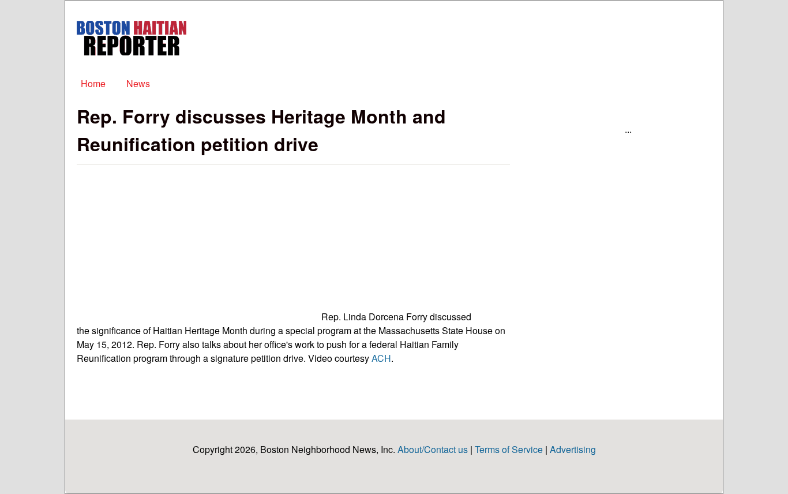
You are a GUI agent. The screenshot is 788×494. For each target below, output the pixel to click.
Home (93, 83)
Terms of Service (509, 449)
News (138, 83)
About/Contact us (432, 449)
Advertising (573, 449)
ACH (381, 358)
